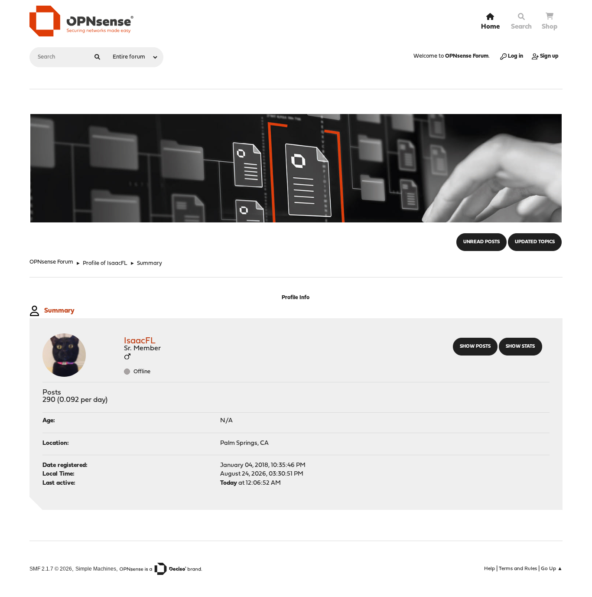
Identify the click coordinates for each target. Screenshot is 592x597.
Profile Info (295, 297)
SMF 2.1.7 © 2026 (50, 568)
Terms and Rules (518, 568)
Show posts (475, 346)
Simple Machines (95, 568)
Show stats (520, 346)
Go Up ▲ (552, 568)
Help (489, 568)
